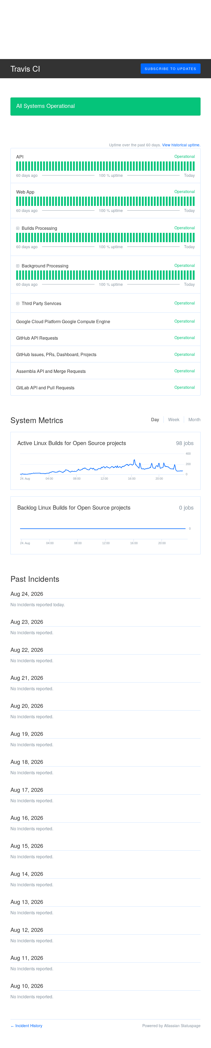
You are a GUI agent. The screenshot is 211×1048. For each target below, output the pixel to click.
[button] (171, 68)
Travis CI (25, 68)
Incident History (26, 1025)
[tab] (17, 166)
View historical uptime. (181, 144)
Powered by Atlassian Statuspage (171, 1025)
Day (155, 419)
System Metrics (36, 419)
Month (194, 419)
